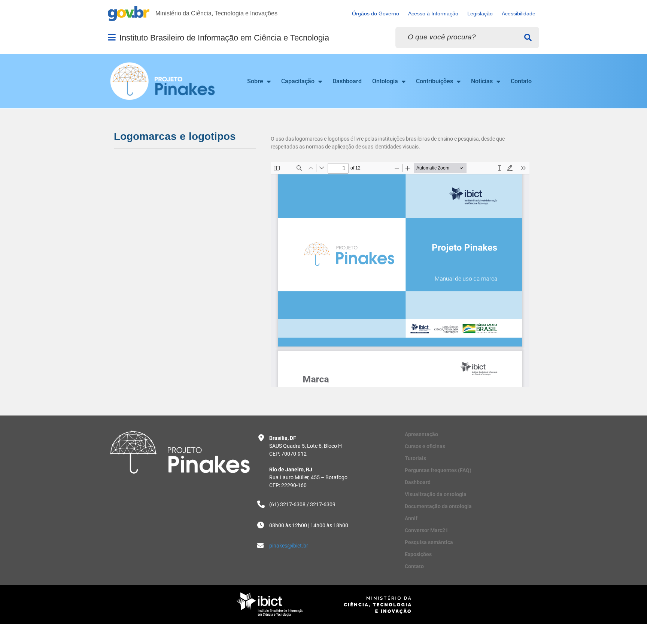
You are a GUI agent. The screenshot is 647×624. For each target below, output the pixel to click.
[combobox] (467, 37)
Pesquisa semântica (429, 542)
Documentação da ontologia (438, 506)
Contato (521, 81)
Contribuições (434, 81)
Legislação (480, 13)
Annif (411, 518)
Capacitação (298, 81)
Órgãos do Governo (375, 13)
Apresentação (421, 434)
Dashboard (347, 81)
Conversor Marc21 (426, 530)
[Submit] (528, 37)
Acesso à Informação (433, 13)
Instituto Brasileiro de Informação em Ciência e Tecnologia (224, 37)
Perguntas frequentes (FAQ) (438, 470)
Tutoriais (415, 458)
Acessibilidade (518, 13)
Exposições (418, 554)
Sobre (255, 81)
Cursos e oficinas (425, 446)
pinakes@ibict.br (288, 546)
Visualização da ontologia (436, 494)
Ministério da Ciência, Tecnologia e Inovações (216, 13)
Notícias (482, 81)
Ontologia (385, 81)
